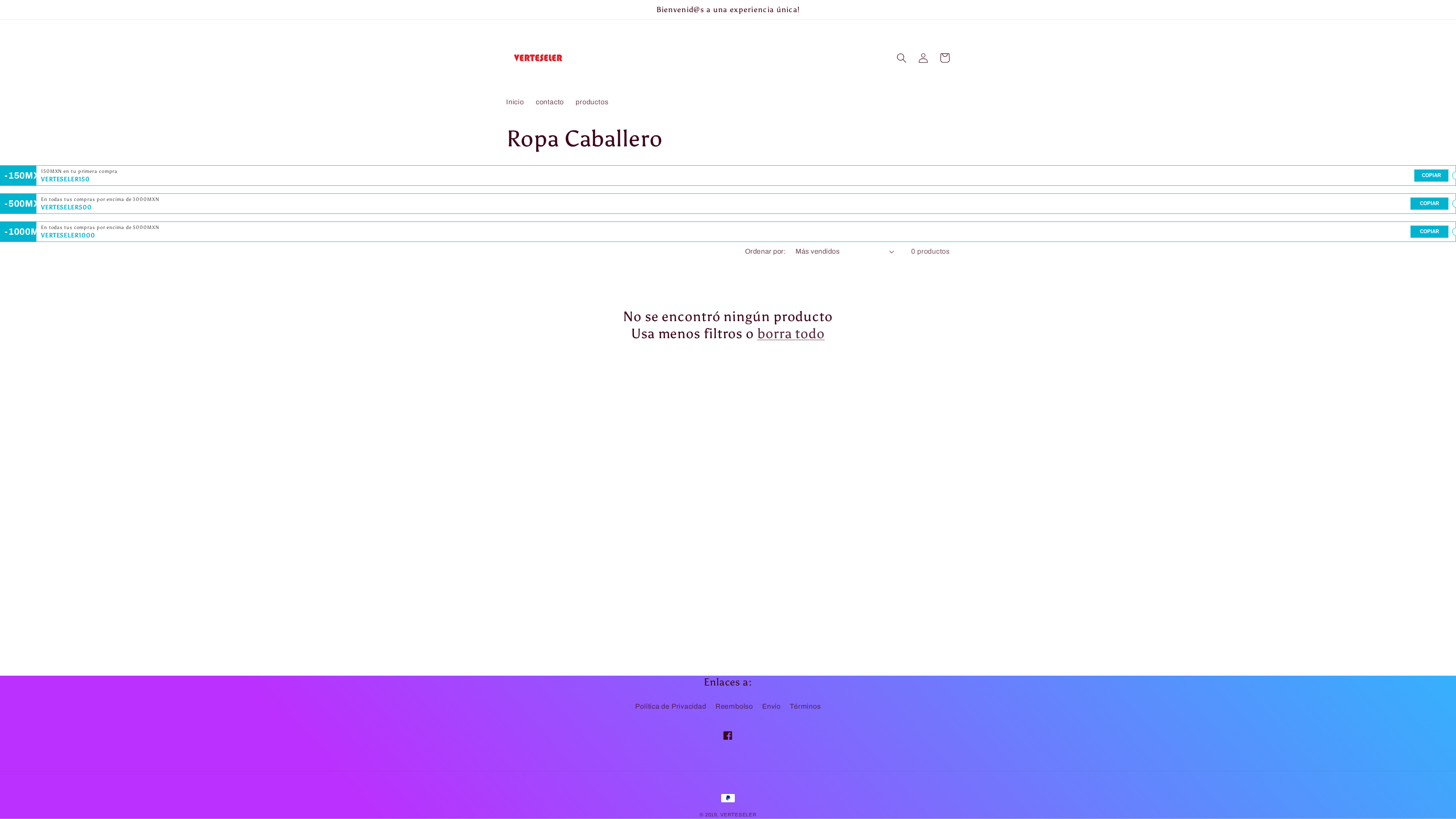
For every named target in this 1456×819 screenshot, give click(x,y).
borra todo (791, 333)
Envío (771, 706)
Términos (805, 706)
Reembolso (734, 706)
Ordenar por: (765, 251)
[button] (901, 58)
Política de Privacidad (670, 706)
